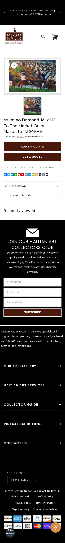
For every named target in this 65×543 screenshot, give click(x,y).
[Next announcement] (60, 12)
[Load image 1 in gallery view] (32, 106)
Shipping (20, 136)
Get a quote (33, 156)
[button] (34, 37)
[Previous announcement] (4, 12)
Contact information (45, 509)
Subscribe (32, 312)
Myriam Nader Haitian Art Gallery (35, 491)
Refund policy (46, 496)
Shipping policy (20, 509)
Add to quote (32, 146)
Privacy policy (23, 503)
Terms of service (44, 503)
